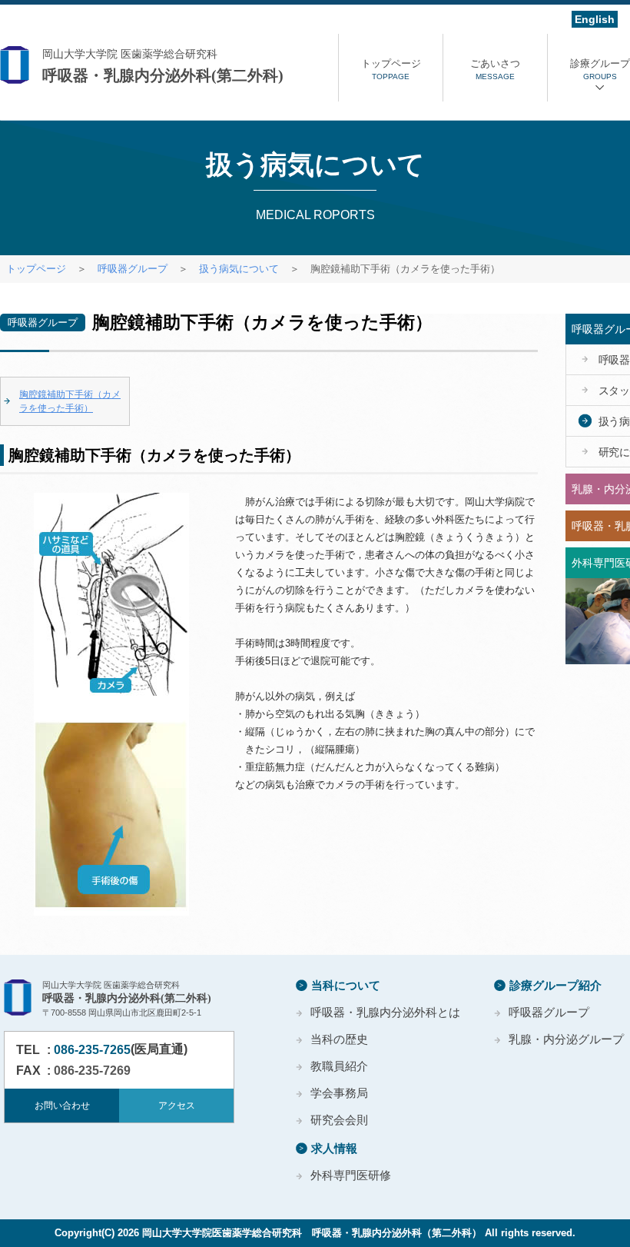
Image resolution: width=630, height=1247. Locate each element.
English (595, 19)
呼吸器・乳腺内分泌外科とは (385, 1012)
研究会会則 (339, 1119)
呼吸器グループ (132, 268)
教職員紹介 (339, 1065)
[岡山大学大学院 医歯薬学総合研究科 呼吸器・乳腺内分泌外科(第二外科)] (169, 66)
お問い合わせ (62, 1105)
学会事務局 (339, 1092)
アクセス (176, 1105)
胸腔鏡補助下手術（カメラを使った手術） (70, 401)
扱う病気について (239, 268)
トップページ (36, 268)
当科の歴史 (339, 1039)
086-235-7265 (92, 1049)
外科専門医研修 (350, 1175)
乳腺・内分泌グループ (566, 1039)
